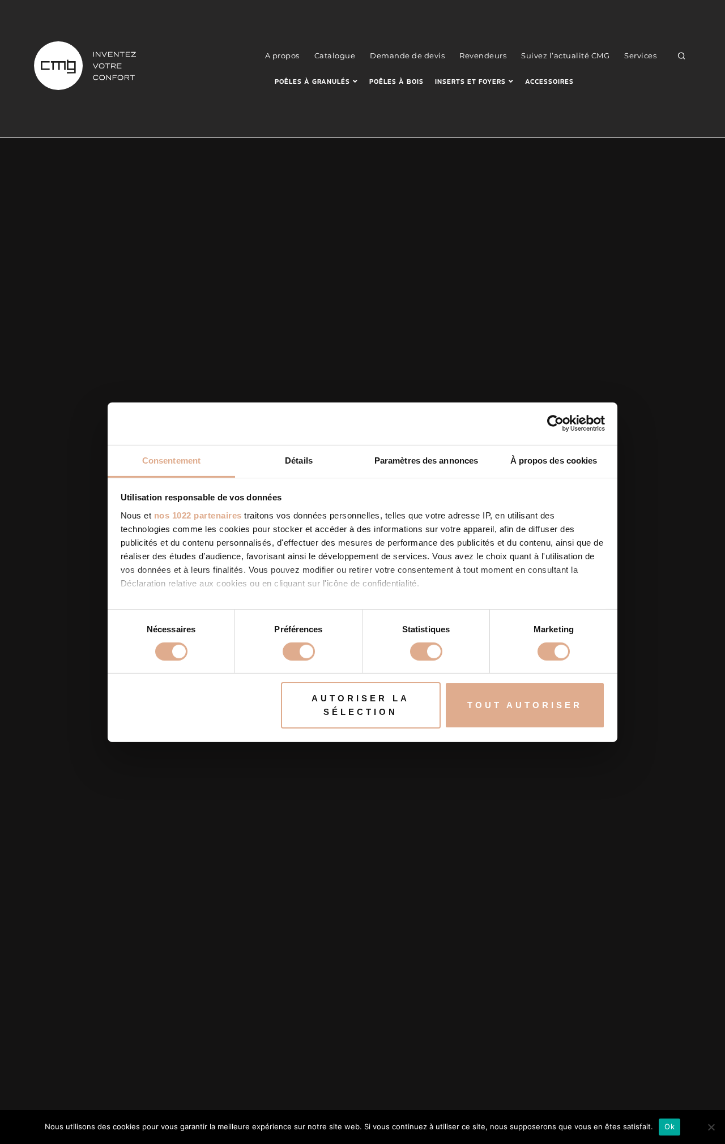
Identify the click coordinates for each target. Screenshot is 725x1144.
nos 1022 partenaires (198, 515)
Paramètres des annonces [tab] (426, 460)
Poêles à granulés (312, 81)
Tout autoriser (524, 705)
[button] (681, 55)
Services (640, 55)
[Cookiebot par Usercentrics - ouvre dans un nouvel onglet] (555, 423)
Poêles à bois (396, 81)
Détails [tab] (299, 460)
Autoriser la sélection (361, 705)
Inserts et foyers (470, 81)
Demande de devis (407, 55)
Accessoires (549, 81)
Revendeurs (482, 55)
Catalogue (335, 55)
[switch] (299, 651)
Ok (669, 1126)
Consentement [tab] (171, 460)
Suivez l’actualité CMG (565, 55)
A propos (282, 55)
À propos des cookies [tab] (554, 460)
